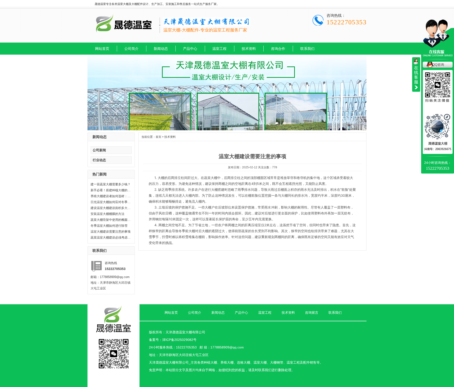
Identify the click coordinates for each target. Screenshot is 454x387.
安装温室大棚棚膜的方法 (107, 214)
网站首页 (102, 49)
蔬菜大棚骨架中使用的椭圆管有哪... (111, 220)
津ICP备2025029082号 (179, 340)
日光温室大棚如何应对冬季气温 (111, 202)
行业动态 (99, 160)
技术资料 (249, 49)
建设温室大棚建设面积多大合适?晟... (111, 208)
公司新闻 (99, 150)
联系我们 (307, 49)
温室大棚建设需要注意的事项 (111, 231)
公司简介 (131, 49)
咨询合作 (278, 49)
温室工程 (219, 49)
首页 (158, 137)
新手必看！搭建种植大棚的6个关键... (111, 190)
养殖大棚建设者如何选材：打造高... (111, 196)
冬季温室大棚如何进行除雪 (109, 225)
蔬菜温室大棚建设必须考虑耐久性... (111, 237)
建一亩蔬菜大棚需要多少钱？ (111, 184)
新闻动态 (161, 49)
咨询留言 (311, 312)
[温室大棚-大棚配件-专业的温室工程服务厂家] (124, 32)
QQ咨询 (438, 64)
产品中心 (190, 49)
